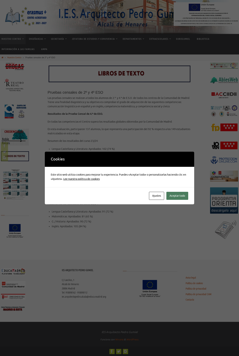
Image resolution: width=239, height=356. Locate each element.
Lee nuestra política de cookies (81, 179)
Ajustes (156, 195)
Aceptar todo (177, 195)
